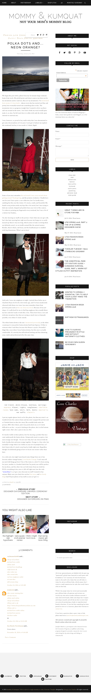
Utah (72, 177)
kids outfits (72, 184)
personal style (72, 193)
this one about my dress (25, 308)
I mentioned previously (32, 323)
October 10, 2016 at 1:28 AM (16, 585)
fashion (7, 35)
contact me (58, 609)
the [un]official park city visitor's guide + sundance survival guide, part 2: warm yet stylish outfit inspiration (71, 266)
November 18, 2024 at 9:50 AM (17, 632)
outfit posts (15, 38)
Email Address (71, 72)
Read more (76, 218)
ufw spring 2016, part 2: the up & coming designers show (76, 224)
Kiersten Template (50, 689)
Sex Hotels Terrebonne (15, 626)
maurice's (43, 410)
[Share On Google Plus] (44, 35)
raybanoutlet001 (13, 556)
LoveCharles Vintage (30, 460)
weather (38, 38)
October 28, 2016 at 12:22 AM (17, 621)
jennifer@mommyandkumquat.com (77, 615)
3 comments (6, 484)
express (7, 407)
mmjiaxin (10, 590)
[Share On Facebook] (40, 35)
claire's (31, 412)
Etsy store (33, 474)
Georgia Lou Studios (70, 689)
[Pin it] (46, 35)
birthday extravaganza (77, 317)
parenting (72, 191)
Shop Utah (72, 175)
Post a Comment (10, 637)
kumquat (72, 186)
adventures (72, 179)
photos (28, 38)
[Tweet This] (38, 35)
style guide (72, 195)
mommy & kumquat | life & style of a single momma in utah (25, 689)
